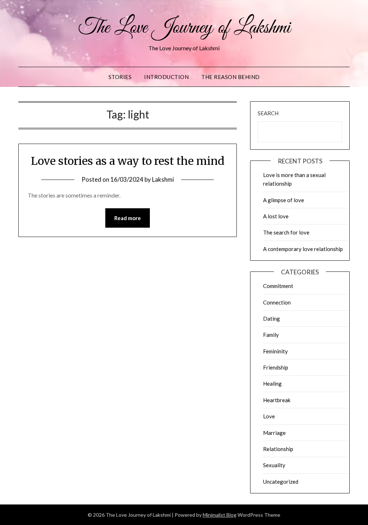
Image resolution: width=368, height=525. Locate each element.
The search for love (286, 232)
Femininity (275, 351)
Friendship (275, 367)
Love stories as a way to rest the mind (128, 161)
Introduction (166, 77)
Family (271, 334)
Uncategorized (280, 481)
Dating (271, 318)
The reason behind (230, 77)
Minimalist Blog (219, 515)
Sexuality (274, 465)
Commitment (278, 286)
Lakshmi (163, 179)
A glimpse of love (283, 200)
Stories (120, 77)
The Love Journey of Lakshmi (184, 28)
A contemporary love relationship (303, 249)
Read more (127, 218)
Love (269, 416)
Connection (277, 302)
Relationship (278, 449)
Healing (272, 383)
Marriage (274, 432)
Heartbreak (276, 400)
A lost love (276, 216)
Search (268, 113)
